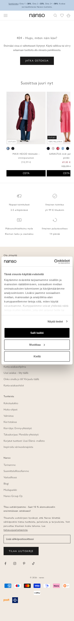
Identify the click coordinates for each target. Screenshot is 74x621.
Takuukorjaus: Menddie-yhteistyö (21, 434)
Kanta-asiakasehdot (14, 385)
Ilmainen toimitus (54, 204)
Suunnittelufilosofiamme (16, 471)
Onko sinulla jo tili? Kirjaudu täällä (21, 379)
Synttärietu (13, 4)
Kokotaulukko (11, 403)
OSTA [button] (26, 173)
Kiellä (37, 356)
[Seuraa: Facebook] (5, 563)
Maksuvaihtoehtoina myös (19, 228)
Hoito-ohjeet (10, 409)
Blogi (6, 483)
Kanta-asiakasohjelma (15, 366)
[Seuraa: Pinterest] (24, 563)
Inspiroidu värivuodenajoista (18, 447)
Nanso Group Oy (13, 496)
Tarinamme (10, 465)
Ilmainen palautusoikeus (55, 228)
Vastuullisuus (10, 477)
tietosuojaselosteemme (16, 529)
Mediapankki (10, 490)
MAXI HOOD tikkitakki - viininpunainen (26, 155)
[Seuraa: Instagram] (15, 563)
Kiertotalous (10, 422)
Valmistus (9, 415)
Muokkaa (35, 344)
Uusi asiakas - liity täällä (16, 372)
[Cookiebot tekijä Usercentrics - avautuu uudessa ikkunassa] (54, 261)
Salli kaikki (37, 332)
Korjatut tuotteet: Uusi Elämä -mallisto (24, 440)
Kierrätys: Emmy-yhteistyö (18, 428)
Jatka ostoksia (36, 60)
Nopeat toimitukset (19, 204)
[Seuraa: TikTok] (33, 563)
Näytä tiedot (55, 321)
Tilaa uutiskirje (21, 551)
